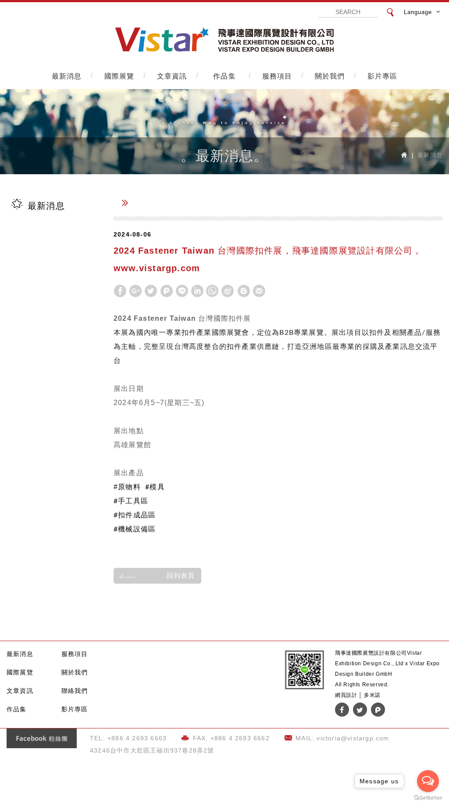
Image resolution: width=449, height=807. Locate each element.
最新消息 (67, 75)
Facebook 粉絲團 (42, 738)
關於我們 (330, 75)
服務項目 (277, 75)
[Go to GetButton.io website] (428, 798)
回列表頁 (181, 575)
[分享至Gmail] (259, 291)
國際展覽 (119, 75)
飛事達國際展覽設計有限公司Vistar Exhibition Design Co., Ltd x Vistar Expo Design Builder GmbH (224, 40)
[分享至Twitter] (150, 291)
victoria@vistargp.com (353, 738)
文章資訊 (172, 75)
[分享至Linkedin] (197, 291)
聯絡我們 (74, 690)
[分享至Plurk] (166, 291)
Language (418, 12)
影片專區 (382, 75)
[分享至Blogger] (243, 291)
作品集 (224, 75)
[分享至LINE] (182, 291)
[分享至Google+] (135, 291)
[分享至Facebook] (120, 291)
